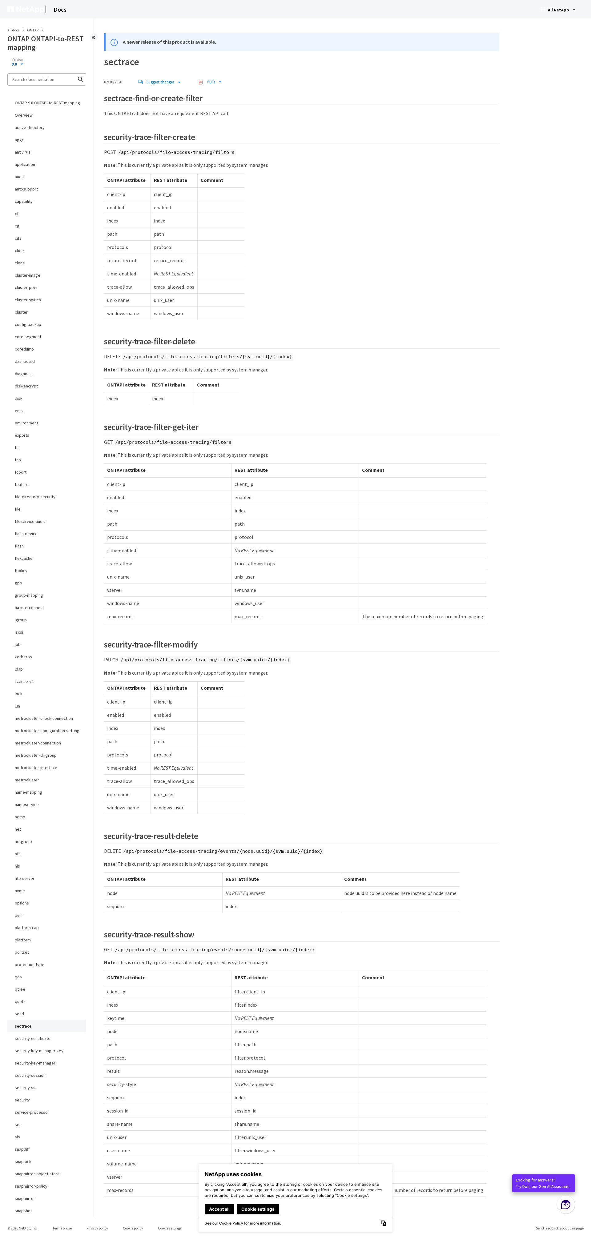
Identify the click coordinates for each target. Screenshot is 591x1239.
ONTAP (33, 30)
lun (17, 706)
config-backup (28, 324)
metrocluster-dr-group (36, 755)
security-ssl (25, 1087)
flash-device (26, 533)
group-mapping (29, 595)
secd (19, 1013)
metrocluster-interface (36, 767)
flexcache (24, 558)
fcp (18, 460)
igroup (21, 620)
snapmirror (25, 1198)
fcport (20, 472)
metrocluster (27, 780)
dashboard (25, 361)
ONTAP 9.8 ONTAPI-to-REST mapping (47, 103)
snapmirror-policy (31, 1186)
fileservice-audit (30, 521)
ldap (19, 669)
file (18, 509)
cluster (21, 312)
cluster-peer (26, 287)
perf (19, 915)
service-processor (32, 1112)
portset (22, 952)
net (18, 829)
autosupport (26, 189)
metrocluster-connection (38, 743)
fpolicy (21, 570)
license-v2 (24, 681)
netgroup (23, 841)
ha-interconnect (29, 607)
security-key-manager (35, 1063)
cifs (18, 238)
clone (20, 263)
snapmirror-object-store (37, 1174)
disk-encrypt (26, 386)
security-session (30, 1075)
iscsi (19, 632)
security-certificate (32, 1038)
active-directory (30, 127)
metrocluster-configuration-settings (48, 730)
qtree (20, 989)
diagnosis (24, 373)
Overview (24, 115)
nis (17, 866)
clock (20, 250)
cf (16, 213)
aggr (19, 139)
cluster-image (27, 275)
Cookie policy (133, 1228)
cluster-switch (28, 300)
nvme (20, 890)
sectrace (23, 1026)
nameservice (27, 804)
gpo (18, 583)
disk (18, 398)
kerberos (23, 657)
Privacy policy (97, 1228)
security (22, 1100)
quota (20, 1001)
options (22, 903)
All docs (13, 30)
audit (19, 176)
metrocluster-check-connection (44, 718)
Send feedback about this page (560, 1228)
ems (19, 410)
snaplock (23, 1161)
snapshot (23, 1210)
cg (17, 226)
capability (24, 201)
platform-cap (27, 927)
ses (18, 1124)
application (25, 164)
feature (22, 484)
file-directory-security (35, 496)
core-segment (28, 336)
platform (23, 940)
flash (19, 546)
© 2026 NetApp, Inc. (22, 1228)
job (18, 644)
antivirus (22, 152)
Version (17, 59)
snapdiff (22, 1149)
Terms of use (62, 1228)
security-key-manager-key (39, 1050)
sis (17, 1137)
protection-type (29, 964)
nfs (18, 853)
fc (16, 447)
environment (26, 423)
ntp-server (24, 878)
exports (22, 435)
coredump (24, 349)
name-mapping (28, 792)
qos (18, 977)
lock (18, 693)
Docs (60, 9)
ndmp (20, 817)
